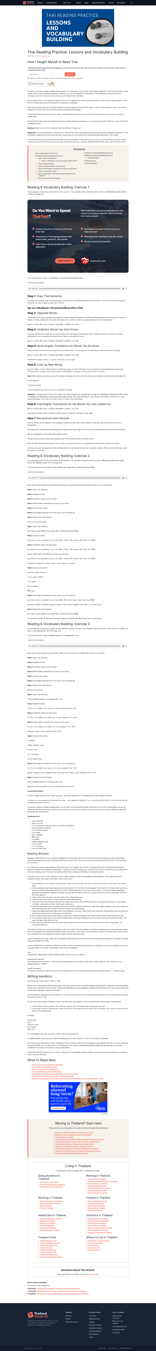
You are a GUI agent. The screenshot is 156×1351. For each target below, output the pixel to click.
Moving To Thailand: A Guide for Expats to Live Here (74, 1132)
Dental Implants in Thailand (49, 1230)
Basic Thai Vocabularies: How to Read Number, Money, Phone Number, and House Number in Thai (67, 1078)
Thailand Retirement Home (97, 1190)
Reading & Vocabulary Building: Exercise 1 (49, 156)
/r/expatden (94, 1274)
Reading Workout (93, 158)
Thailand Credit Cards (96, 1203)
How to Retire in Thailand (97, 1179)
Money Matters (94, 1334)
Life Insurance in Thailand (97, 1223)
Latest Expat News (118, 1329)
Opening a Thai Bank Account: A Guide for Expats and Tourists (78, 1151)
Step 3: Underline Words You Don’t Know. (52, 166)
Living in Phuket (93, 1245)
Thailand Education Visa (48, 1245)
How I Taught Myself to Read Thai (46, 153)
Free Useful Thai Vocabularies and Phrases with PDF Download (55, 1074)
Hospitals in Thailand (47, 1221)
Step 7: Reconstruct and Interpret (49, 178)
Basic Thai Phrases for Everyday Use (45, 1069)
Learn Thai (66, 3)
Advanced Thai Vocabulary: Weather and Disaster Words (53, 1076)
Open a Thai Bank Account (97, 1201)
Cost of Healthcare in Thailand (51, 1219)
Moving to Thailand (95, 1325)
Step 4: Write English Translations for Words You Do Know (57, 169)
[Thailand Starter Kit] (29, 2)
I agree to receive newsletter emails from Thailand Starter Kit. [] (56, 78)
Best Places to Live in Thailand (99, 1241)
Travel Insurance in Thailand (98, 1230)
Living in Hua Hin (94, 1248)
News (86, 3)
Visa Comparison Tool (119, 1326)
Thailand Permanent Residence (51, 1257)
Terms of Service (113, 1348)
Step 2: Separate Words (46, 164)
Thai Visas (92, 1316)
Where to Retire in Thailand (97, 1193)
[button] (131, 2)
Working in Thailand (95, 1328)
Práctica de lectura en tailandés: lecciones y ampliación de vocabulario (63, 1294)
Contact (111, 3)
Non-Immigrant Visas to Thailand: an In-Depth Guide (74, 1144)
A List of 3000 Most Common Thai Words (47, 1072)
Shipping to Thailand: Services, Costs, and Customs (74, 1146)
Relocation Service (98, 3)
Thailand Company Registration (51, 1187)
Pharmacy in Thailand (48, 1223)
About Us (69, 1316)
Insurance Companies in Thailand (100, 1232)
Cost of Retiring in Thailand (97, 1184)
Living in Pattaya (94, 1250)
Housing (91, 1322)
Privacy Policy (77, 78)
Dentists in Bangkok (47, 1225)
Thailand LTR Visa (46, 1248)
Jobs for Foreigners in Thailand (51, 1201)
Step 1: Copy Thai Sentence (47, 158)
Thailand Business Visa (48, 1241)
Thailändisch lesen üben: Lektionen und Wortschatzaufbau (58, 1288)
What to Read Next (91, 163)
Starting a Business (95, 1331)
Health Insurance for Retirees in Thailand (102, 1181)
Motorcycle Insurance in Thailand (100, 1228)
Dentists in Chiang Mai (48, 1228)
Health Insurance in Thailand (98, 1219)
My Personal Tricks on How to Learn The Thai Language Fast (77, 1142)
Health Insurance (94, 1319)
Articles (40, 3)
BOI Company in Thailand (49, 1182)
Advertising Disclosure (126, 1348)
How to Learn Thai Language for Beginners (47, 1065)
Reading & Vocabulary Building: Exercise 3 (99, 155)
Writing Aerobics (90, 161)
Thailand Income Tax (95, 1210)
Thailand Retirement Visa (97, 1186)
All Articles (116, 1333)
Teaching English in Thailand (50, 1203)
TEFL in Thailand (46, 1206)
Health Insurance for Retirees (98, 1221)
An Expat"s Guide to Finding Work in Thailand (71, 1153)
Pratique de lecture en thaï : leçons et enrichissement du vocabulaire (62, 1291)
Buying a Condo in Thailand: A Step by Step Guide (73, 1135)
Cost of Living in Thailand (64, 1137)
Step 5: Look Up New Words (47, 171)
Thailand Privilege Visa (48, 1252)
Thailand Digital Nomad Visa (50, 1243)
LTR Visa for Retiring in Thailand (99, 1188)
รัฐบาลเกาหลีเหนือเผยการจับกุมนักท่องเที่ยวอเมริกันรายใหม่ (59, 161)
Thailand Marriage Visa (48, 1250)
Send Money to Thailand (96, 1206)
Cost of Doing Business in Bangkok (52, 1184)
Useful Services (51, 3)
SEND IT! (70, 74)
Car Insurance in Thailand (97, 1225)
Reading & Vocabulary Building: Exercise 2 (99, 153)
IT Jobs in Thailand (46, 1208)
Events (78, 3)
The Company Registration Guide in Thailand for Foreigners (76, 1149)
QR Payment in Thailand (96, 1208)
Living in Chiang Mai (95, 1243)
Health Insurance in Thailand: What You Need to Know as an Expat (79, 1139)
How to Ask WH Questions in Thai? (44, 1067)
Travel (91, 1337)
